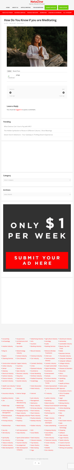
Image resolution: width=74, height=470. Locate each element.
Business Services (20, 12)
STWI (7, 23)
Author (9, 71)
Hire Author (63, 7)
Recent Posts (16, 71)
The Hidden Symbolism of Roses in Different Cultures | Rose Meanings (28, 131)
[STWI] (11, 78)
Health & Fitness (7, 12)
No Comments (20, 23)
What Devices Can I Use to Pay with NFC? (17, 126)
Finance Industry (32, 12)
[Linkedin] (39, 463)
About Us (15, 7)
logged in (19, 110)
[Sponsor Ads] (37, 271)
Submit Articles (51, 7)
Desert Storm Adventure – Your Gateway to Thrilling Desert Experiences (28, 135)
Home (8, 7)
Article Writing (26, 7)
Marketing (43, 12)
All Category (67, 12)
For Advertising (38, 7)
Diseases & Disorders (55, 12)
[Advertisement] (37, 156)
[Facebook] (35, 463)
